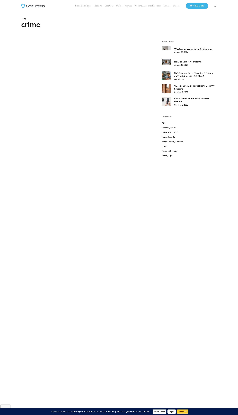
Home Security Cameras (172, 141)
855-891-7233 (197, 5)
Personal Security (170, 151)
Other (164, 146)
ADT (164, 123)
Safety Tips (167, 155)
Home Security (31, 243)
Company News (169, 127)
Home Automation (170, 132)
